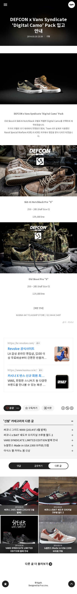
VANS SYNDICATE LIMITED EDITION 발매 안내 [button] (19, 534)
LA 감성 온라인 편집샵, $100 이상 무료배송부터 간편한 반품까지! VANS (26, 356)
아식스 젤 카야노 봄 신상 (17, 450)
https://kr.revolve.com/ (21, 343)
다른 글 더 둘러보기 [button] (36, 564)
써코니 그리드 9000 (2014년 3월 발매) (25, 430)
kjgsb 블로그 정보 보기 (71, 4)
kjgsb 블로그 (5, 583)
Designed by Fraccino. (38, 585)
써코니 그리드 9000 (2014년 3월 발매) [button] (19, 496)
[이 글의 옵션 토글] (18, 408)
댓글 (19, 465)
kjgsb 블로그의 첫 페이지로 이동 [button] (38, 4)
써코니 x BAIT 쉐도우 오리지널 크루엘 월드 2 (28, 435)
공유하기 (38, 465)
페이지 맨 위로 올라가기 (71, 583)
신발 (48, 36)
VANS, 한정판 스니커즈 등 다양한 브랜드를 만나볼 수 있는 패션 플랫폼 (27, 383)
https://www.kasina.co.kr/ (22, 370)
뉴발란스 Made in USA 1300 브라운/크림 (26, 445)
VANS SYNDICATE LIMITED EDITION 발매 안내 (31, 440)
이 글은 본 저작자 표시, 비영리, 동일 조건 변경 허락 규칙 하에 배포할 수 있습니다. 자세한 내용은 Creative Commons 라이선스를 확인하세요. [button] (67, 408)
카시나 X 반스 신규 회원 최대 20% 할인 (26, 376)
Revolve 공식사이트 (21, 349)
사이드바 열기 (5, 4)
